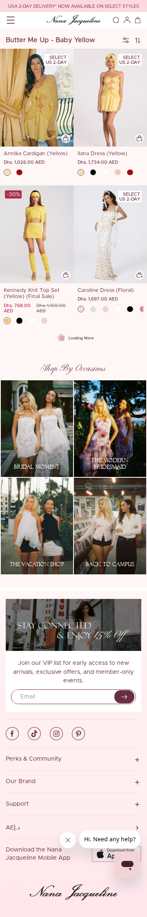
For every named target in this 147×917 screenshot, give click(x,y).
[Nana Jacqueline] (73, 20)
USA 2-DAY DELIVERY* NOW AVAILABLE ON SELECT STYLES (73, 6)
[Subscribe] (124, 696)
